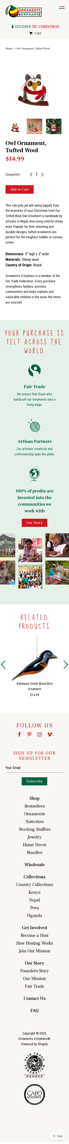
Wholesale (34, 865)
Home (9, 48)
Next (66, 93)
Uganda (34, 915)
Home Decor (34, 845)
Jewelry (34, 837)
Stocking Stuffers (34, 829)
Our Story (34, 963)
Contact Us (34, 998)
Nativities (35, 821)
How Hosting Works (34, 943)
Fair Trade (34, 986)
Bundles (34, 852)
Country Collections (34, 884)
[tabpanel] (34, 85)
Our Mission (34, 978)
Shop (35, 798)
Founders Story (34, 971)
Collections (34, 877)
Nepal (34, 900)
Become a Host (34, 935)
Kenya (34, 892)
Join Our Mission (34, 951)
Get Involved (34, 928)
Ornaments (34, 814)
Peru (34, 908)
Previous (3, 93)
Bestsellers (34, 806)
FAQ (34, 1011)
